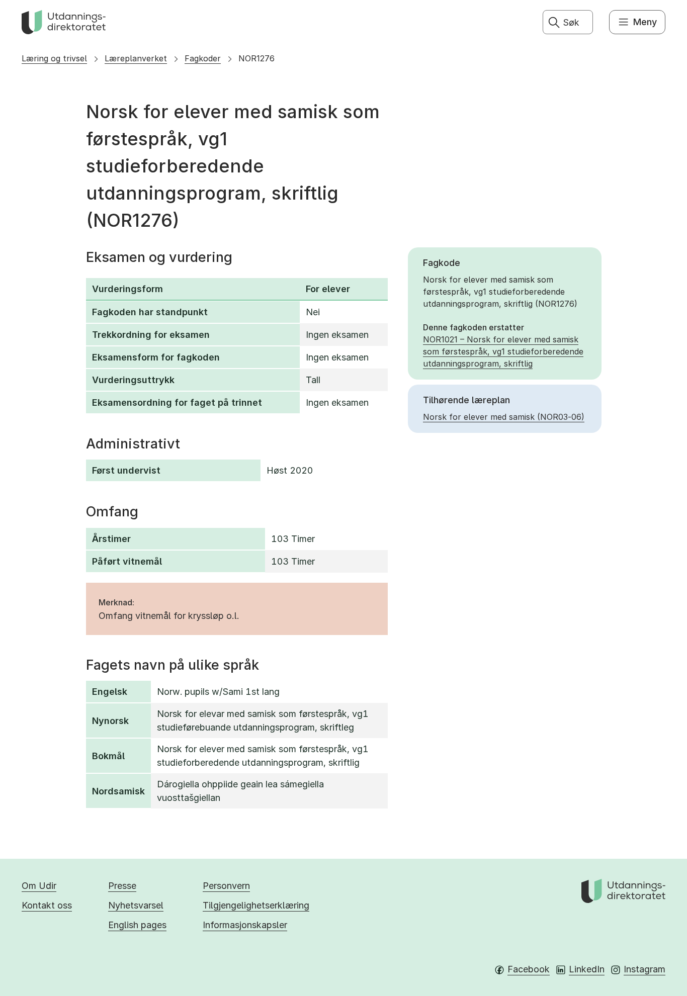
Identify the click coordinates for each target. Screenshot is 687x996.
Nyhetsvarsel (135, 905)
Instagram (644, 969)
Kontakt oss (47, 905)
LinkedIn (587, 969)
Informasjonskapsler (245, 925)
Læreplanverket (136, 58)
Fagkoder (203, 58)
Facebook (528, 969)
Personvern (226, 885)
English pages (137, 925)
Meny (645, 22)
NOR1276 (256, 58)
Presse (122, 885)
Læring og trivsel (54, 58)
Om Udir (39, 885)
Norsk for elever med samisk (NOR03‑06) (503, 417)
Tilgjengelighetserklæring (256, 905)
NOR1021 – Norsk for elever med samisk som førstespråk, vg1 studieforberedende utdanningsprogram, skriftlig (503, 351)
